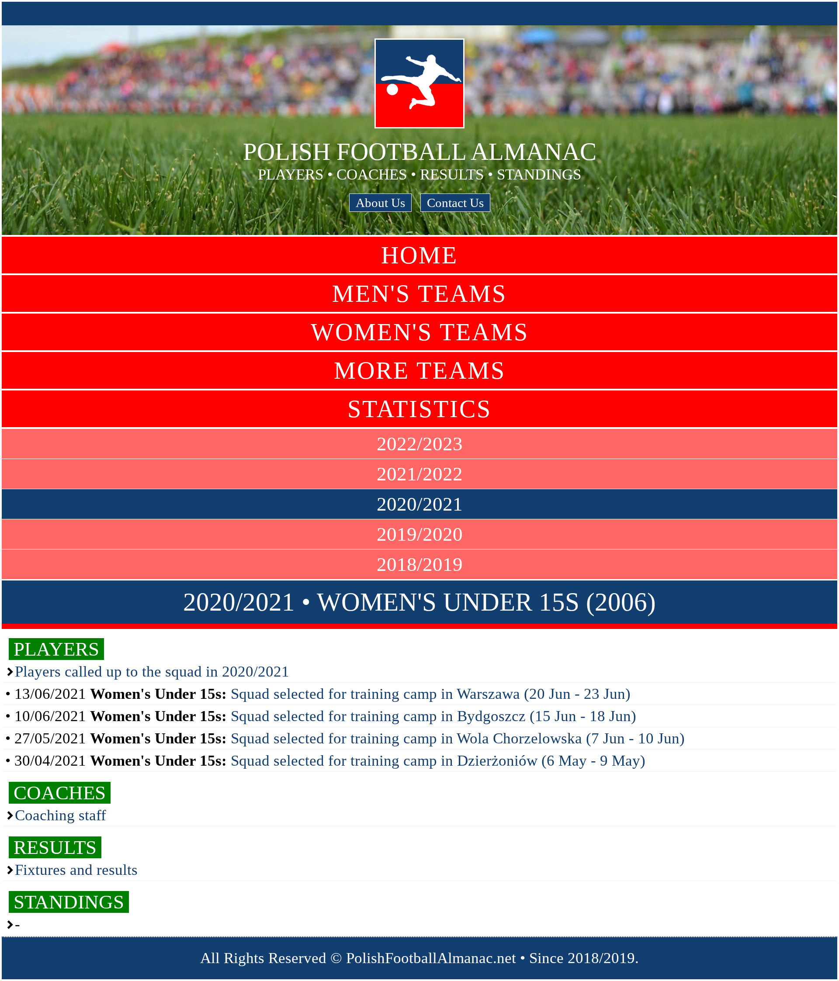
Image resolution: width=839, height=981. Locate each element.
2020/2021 (420, 504)
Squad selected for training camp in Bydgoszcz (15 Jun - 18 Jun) (433, 716)
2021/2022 (420, 474)
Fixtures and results (76, 869)
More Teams (420, 370)
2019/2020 (420, 534)
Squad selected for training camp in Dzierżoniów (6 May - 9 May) (438, 760)
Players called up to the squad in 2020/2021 (152, 671)
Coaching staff (60, 815)
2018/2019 (420, 564)
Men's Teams (419, 293)
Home (419, 255)
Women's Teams (420, 331)
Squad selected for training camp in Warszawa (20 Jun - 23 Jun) (431, 693)
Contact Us (455, 203)
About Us (380, 203)
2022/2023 (420, 444)
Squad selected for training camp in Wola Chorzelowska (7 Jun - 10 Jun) (458, 738)
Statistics (419, 408)
